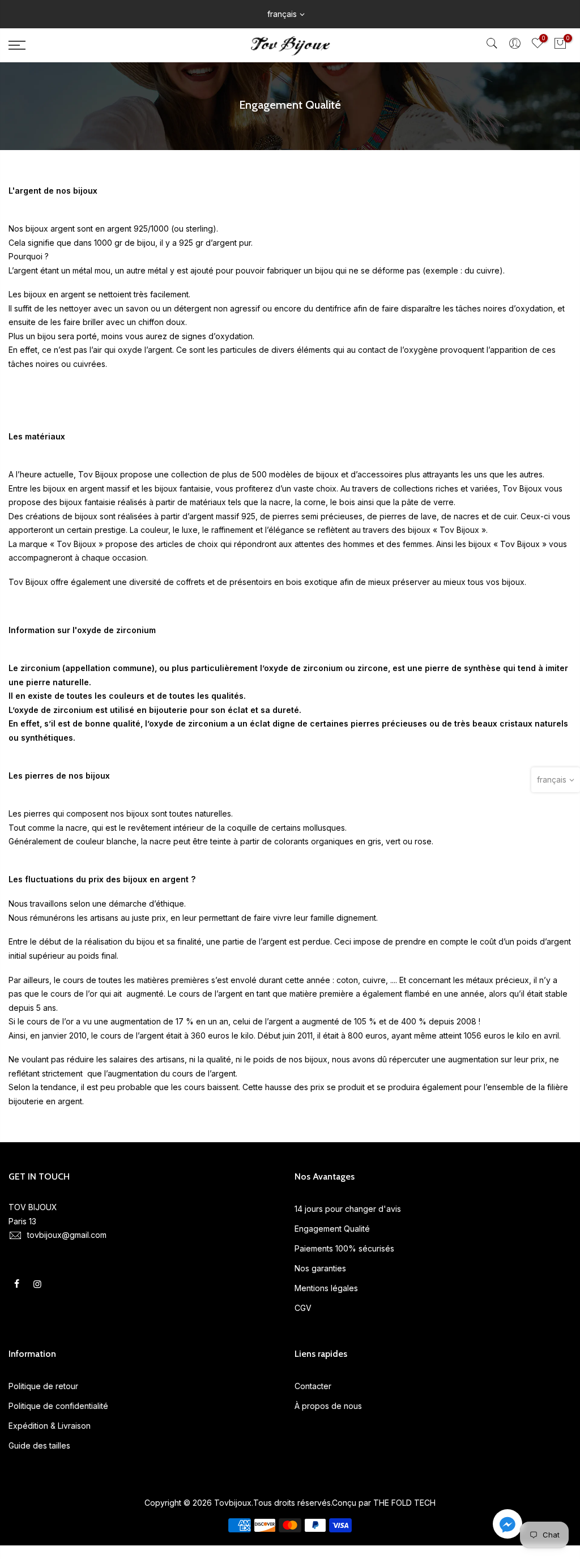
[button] (507, 1526)
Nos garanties (320, 1268)
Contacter (313, 1386)
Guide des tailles (39, 1445)
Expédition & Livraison (49, 1425)
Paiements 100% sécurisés (344, 1248)
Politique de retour (43, 1386)
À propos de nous (328, 1406)
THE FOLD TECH (404, 1502)
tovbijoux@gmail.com (66, 1235)
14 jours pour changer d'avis (348, 1209)
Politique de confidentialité (58, 1406)
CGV (303, 1308)
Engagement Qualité (332, 1228)
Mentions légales (326, 1288)
